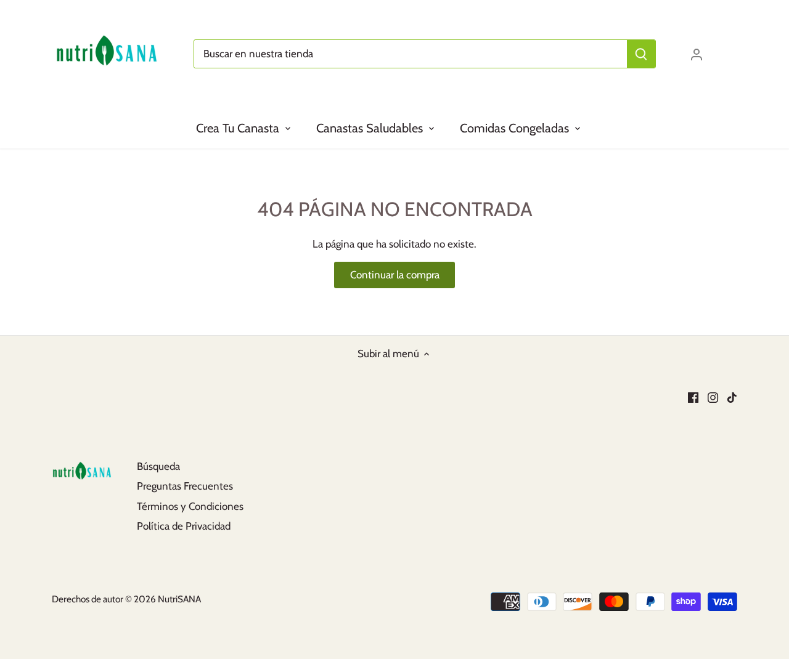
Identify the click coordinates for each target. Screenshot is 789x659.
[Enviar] (641, 54)
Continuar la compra (394, 275)
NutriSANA (179, 599)
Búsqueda (158, 466)
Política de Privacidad (184, 526)
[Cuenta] (696, 54)
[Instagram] (713, 396)
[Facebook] (693, 396)
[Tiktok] (732, 396)
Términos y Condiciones (190, 506)
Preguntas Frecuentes (185, 486)
